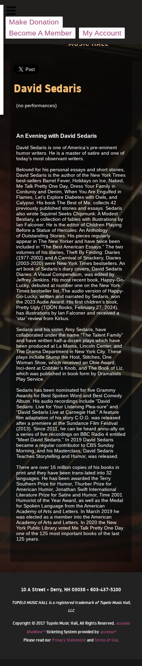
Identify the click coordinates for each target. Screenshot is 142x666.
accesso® (108, 632)
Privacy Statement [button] (69, 640)
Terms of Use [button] (106, 640)
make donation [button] (34, 22)
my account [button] (102, 33)
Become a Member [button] (40, 33)
